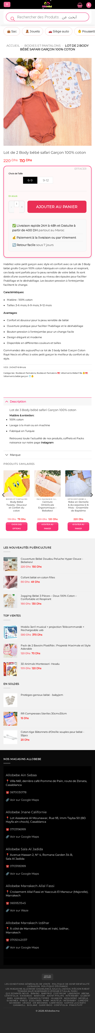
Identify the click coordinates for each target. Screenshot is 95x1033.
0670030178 (18, 792)
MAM (46, 1000)
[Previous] (3, 504)
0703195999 (18, 866)
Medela (83, 998)
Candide (83, 1000)
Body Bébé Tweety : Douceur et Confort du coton (16, 506)
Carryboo (56, 1003)
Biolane (32, 1005)
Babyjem (39, 996)
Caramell (19, 1005)
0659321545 (18, 903)
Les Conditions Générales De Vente (27, 984)
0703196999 (18, 829)
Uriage (26, 1003)
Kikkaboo (26, 996)
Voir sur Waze (19, 910)
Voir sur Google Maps (24, 800)
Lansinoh (74, 993)
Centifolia (11, 996)
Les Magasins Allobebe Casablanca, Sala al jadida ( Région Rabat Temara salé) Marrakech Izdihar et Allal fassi (48, 990)
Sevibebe (15, 1003)
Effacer (80, 168)
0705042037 (18, 940)
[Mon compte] (88, 5)
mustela (56, 1000)
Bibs (10, 998)
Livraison (33, 986)
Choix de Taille (16, 173)
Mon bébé (70, 998)
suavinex (12, 1000)
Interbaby (72, 996)
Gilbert (85, 996)
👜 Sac (12, 31)
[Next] (91, 504)
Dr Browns (40, 1003)
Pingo (23, 1000)
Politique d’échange (54, 986)
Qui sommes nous (17, 993)
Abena (85, 993)
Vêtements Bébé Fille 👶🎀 (74, 373)
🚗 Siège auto (58, 31)
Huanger (56, 998)
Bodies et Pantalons (42, 45)
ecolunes (35, 1000)
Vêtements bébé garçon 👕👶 (18, 376)
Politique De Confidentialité (70, 984)
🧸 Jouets (32, 31)
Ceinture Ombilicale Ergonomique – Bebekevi (47, 506)
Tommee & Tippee (38, 998)
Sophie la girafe (75, 1003)
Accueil (13, 45)
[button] (7, 4)
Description (18, 401)
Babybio (46, 993)
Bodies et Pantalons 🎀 (48, 373)
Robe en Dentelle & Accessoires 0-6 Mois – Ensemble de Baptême (78, 506)
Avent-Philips (55, 996)
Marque (15, 455)
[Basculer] (6, 401)
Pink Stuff (76, 1005)
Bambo (35, 993)
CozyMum (59, 993)
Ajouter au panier (57, 207)
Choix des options (17, 526)
